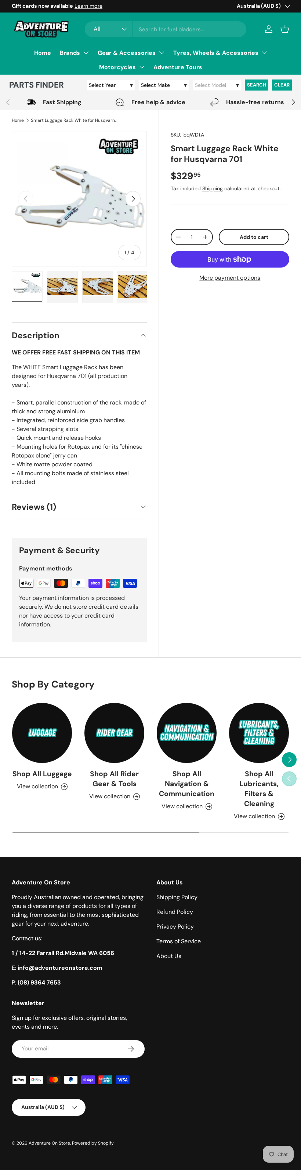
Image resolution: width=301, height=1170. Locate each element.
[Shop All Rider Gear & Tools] (114, 733)
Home (42, 53)
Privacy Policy (175, 926)
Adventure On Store (49, 1143)
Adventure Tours (177, 67)
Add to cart (254, 237)
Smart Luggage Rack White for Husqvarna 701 (75, 120)
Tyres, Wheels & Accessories (215, 53)
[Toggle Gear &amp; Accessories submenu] (161, 52)
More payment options (229, 278)
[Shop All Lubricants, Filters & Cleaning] (259, 733)
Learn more (88, 6)
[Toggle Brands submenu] (85, 52)
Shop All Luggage (42, 773)
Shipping (212, 188)
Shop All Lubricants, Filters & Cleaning (259, 788)
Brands (70, 53)
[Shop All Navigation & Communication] (187, 733)
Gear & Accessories (127, 53)
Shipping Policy (176, 897)
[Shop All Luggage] (42, 733)
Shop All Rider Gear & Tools (114, 778)
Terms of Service (178, 941)
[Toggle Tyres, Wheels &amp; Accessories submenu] (264, 52)
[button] (285, 29)
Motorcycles (117, 67)
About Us (168, 956)
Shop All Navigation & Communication (186, 783)
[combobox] (165, 29)
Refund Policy (174, 912)
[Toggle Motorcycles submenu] (141, 67)
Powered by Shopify (93, 1143)
